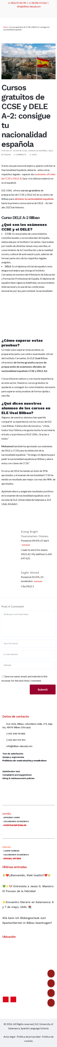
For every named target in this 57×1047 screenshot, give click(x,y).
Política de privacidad (28, 1036)
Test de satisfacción (12, 753)
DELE (51, 151)
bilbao (7, 155)
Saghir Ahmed (30, 572)
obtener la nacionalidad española (34, 198)
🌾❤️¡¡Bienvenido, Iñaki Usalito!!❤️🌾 (26, 875)
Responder (26, 545)
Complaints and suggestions (17, 775)
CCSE (24, 151)
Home (5, 27)
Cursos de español (38, 151)
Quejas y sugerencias (13, 757)
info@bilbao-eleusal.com (29, 6)
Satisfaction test (11, 771)
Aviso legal (9, 1036)
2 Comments (20, 155)
